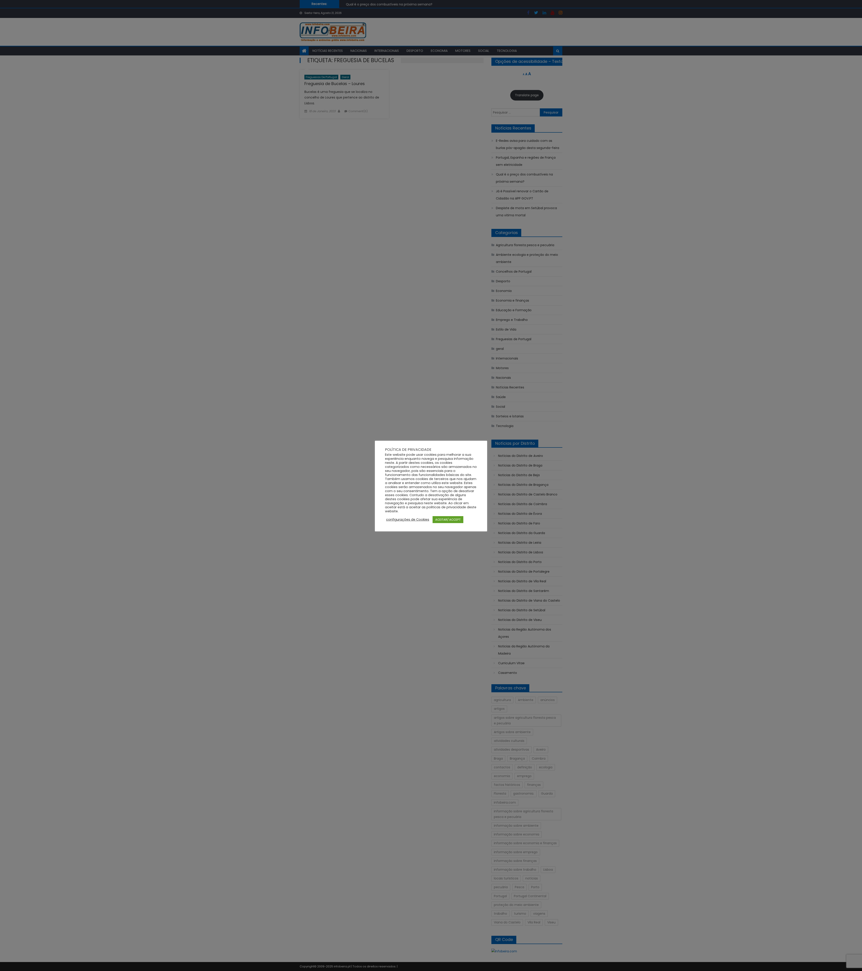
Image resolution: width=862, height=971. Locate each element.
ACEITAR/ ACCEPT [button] (448, 519)
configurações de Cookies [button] (407, 519)
